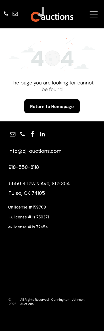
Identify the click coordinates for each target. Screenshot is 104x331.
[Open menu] (94, 14)
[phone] (6, 14)
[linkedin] (42, 135)
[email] (15, 14)
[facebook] (32, 135)
